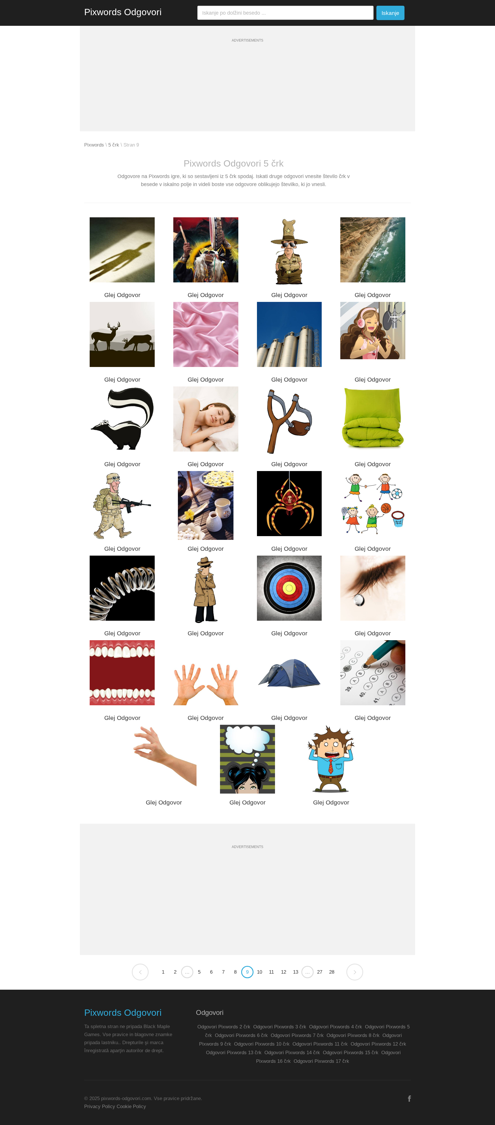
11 (271, 972)
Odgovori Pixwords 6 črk (241, 1035)
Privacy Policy (99, 1106)
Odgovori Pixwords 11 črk (320, 1044)
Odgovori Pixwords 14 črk (292, 1052)
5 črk (113, 145)
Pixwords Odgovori (123, 12)
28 (331, 972)
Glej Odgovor (122, 295)
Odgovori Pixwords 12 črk (378, 1044)
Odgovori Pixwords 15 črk (350, 1052)
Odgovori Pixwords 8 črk (353, 1035)
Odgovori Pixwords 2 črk (223, 1027)
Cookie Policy (131, 1106)
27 (319, 972)
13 (295, 972)
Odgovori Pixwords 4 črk (335, 1027)
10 (259, 972)
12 (283, 972)
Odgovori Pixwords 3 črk (279, 1027)
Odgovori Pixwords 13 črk (234, 1052)
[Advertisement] (247, 91)
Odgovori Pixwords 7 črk (297, 1035)
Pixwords (94, 145)
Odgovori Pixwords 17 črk (321, 1061)
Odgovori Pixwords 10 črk (262, 1044)
